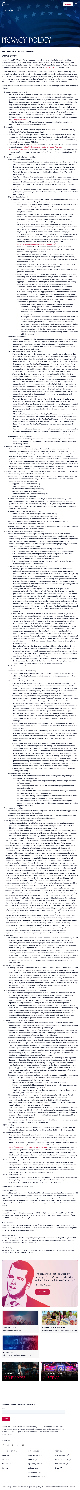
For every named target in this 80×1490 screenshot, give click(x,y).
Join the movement (36, 1455)
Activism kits (60, 1464)
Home (4, 10)
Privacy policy (35, 1487)
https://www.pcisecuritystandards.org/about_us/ (36, 244)
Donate (68, 4)
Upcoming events (35, 1464)
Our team (5, 1459)
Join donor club (34, 1468)
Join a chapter (61, 1455)
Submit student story (36, 1476)
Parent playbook (61, 1459)
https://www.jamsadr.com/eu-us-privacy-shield (28, 1147)
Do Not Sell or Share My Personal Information (59, 1487)
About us (5, 1455)
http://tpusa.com (50, 67)
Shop (57, 1468)
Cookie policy (23, 1487)
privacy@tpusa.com (19, 119)
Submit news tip (34, 1472)
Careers (5, 1468)
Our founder (6, 1464)
